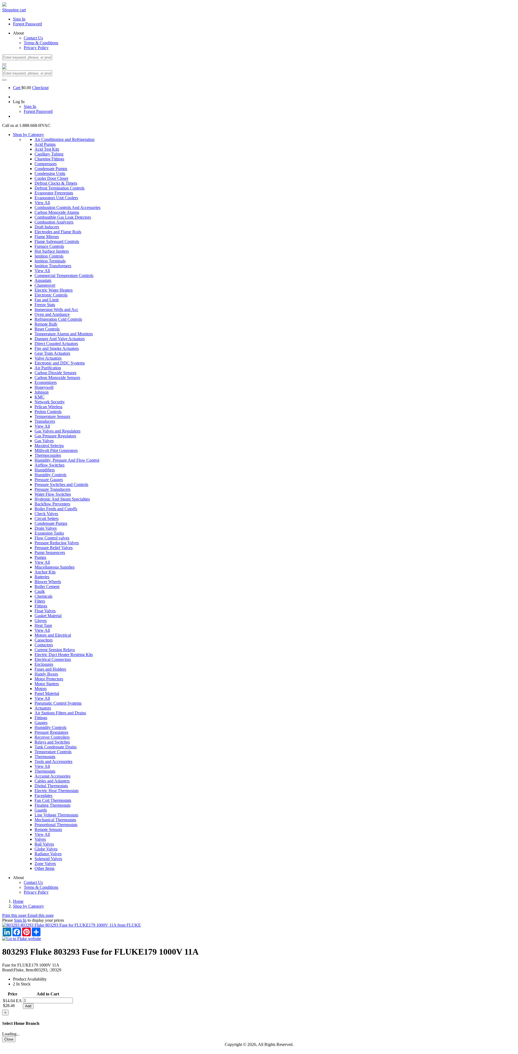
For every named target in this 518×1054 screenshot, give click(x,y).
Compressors (46, 163)
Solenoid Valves (48, 858)
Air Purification (48, 368)
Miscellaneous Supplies (54, 567)
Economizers (46, 382)
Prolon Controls (48, 411)
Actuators (43, 708)
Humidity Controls (50, 474)
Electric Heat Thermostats (57, 790)
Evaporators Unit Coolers (56, 197)
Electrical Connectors (53, 659)
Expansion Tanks (49, 533)
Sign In (19, 19)
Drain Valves (46, 528)
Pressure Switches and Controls (61, 484)
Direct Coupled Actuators (56, 343)
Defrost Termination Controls (59, 188)
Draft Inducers (47, 227)
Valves (40, 839)
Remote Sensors (48, 829)
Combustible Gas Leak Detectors (63, 217)
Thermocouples (48, 455)
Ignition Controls (49, 256)
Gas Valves (44, 440)
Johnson (42, 392)
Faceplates (43, 795)
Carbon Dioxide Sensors (55, 372)
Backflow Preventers (52, 504)
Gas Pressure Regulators (55, 436)
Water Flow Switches (53, 494)
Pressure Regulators (51, 732)
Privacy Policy (36, 47)
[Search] (4, 64)
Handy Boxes (46, 674)
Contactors (44, 645)
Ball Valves (44, 844)
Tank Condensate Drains (56, 747)
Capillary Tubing (49, 154)
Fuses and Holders (50, 669)
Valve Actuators (48, 358)
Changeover (45, 285)
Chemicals (43, 596)
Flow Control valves (52, 538)
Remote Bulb (46, 324)
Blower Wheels (48, 581)
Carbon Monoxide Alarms (57, 212)
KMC (40, 397)
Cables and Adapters (52, 781)
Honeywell (44, 387)
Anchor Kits (45, 572)
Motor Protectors (49, 679)
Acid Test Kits (47, 149)
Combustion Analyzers (54, 222)
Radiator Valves (48, 854)
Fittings (41, 606)
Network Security (50, 402)
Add (28, 1006)
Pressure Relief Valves (54, 547)
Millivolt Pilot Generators (56, 450)
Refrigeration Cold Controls (58, 319)
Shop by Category (28, 134)
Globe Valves (46, 849)
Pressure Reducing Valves (57, 542)
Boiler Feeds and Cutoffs (56, 508)
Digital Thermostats (51, 785)
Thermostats (45, 756)
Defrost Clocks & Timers (56, 183)
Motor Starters (47, 683)
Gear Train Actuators (52, 353)
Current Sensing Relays (55, 649)
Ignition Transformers (53, 266)
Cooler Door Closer (51, 178)
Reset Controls (47, 329)
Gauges (41, 722)
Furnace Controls (49, 246)
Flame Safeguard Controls (57, 241)
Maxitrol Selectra (49, 445)
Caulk (40, 591)
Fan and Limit (47, 300)
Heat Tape (43, 625)
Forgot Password (27, 24)
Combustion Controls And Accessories (67, 207)
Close (8, 1039)
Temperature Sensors (52, 416)
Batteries (42, 577)
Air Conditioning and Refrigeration (64, 139)
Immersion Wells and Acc (56, 309)
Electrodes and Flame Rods (58, 231)
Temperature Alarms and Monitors (64, 334)
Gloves (41, 620)
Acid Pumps (45, 144)
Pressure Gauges (49, 479)
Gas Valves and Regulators (57, 431)
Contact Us (33, 38)
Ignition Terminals (50, 261)
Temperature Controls (53, 751)
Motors (41, 688)
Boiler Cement (47, 586)
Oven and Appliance (52, 314)
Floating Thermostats (52, 805)
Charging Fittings (49, 159)
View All (42, 202)
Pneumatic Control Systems (58, 703)
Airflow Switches (49, 465)
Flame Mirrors (47, 236)
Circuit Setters (47, 518)
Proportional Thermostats (56, 824)
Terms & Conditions (41, 42)
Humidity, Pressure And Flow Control (67, 460)
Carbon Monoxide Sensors (57, 377)
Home (18, 901)
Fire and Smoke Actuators (57, 348)
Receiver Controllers (52, 737)
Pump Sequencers (50, 552)
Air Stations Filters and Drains (60, 713)
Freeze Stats (45, 304)
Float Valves (45, 611)
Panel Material (47, 693)
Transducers (45, 421)
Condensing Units (50, 173)
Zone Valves (45, 863)
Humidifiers (45, 470)
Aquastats (43, 280)
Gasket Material (48, 615)
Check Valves (46, 513)
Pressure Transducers (52, 489)
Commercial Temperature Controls (64, 275)
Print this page (15, 915)
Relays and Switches (52, 742)
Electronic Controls (51, 295)
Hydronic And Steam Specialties (62, 499)
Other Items (44, 868)
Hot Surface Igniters (52, 251)
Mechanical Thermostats (55, 819)
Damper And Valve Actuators (60, 338)
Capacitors (44, 640)
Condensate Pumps (51, 168)
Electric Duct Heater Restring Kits (64, 654)
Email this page (41, 915)
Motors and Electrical (53, 635)
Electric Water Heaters (54, 290)
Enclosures (44, 664)
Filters (40, 601)
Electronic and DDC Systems (60, 363)
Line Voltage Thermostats (56, 815)
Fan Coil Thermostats (53, 800)
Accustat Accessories (52, 776)
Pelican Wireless (48, 406)
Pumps (40, 557)
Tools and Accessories (53, 761)
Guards (41, 810)
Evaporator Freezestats (54, 193)
